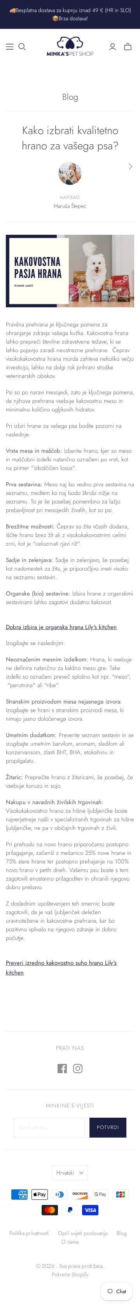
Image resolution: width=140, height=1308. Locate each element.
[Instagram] (77, 1068)
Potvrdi (108, 1127)
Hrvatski (65, 1173)
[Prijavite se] (112, 47)
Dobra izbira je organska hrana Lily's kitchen (61, 627)
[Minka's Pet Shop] (70, 45)
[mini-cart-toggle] (127, 47)
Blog (70, 96)
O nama (70, 1242)
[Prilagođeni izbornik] (10, 47)
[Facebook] (62, 1068)
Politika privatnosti (29, 1233)
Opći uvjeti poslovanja (82, 1233)
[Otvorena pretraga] (22, 47)
